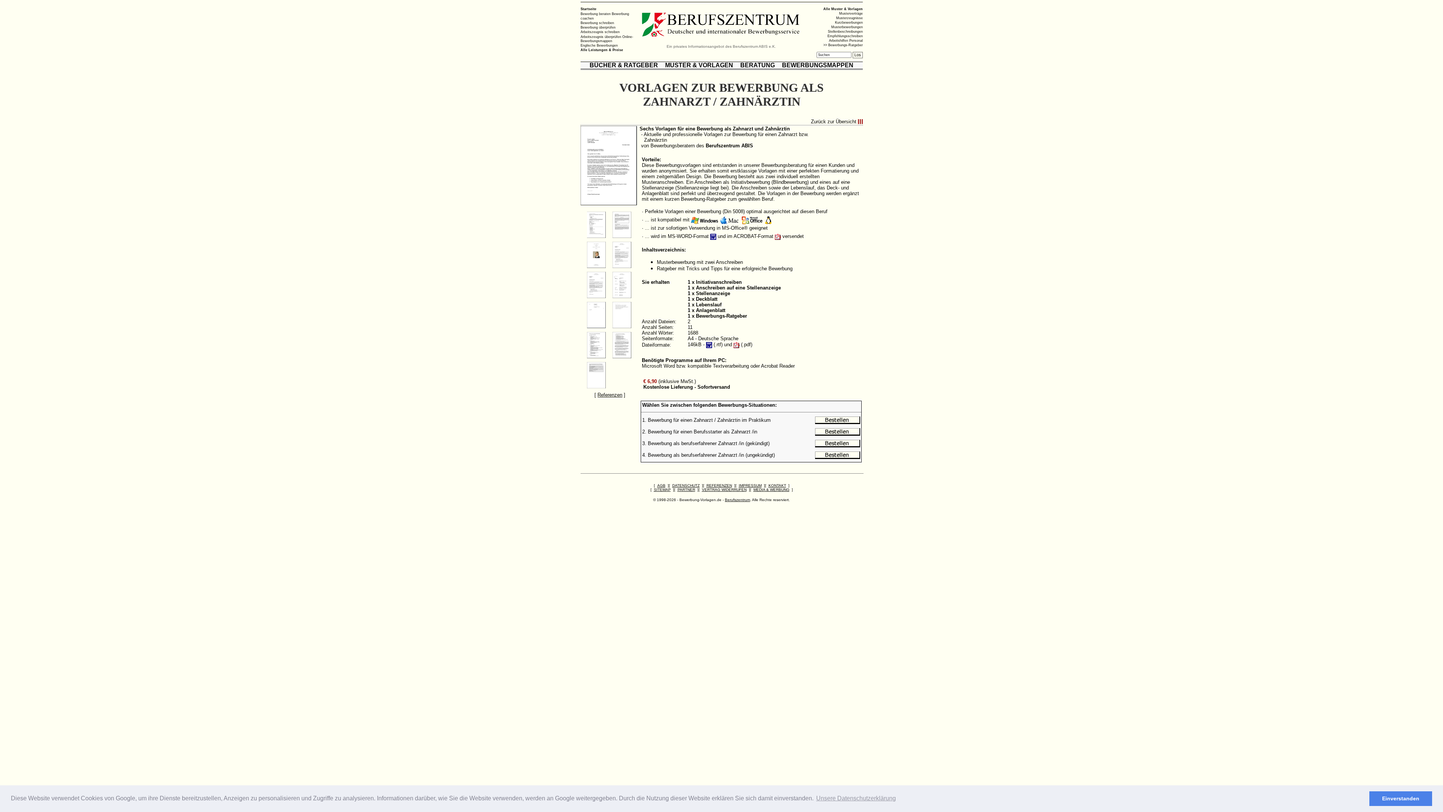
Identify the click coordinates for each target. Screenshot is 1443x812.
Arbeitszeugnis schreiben (600, 32)
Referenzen (609, 395)
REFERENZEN (719, 485)
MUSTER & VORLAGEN (699, 65)
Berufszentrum (737, 500)
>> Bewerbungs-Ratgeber (843, 45)
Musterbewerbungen (847, 27)
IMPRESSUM (750, 485)
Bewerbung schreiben (597, 23)
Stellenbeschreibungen (845, 31)
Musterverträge (851, 13)
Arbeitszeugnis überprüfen (601, 36)
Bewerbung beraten (596, 14)
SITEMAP (662, 490)
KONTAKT (777, 485)
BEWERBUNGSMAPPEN (817, 65)
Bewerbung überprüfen (598, 27)
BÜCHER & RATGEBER (624, 65)
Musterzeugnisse (849, 18)
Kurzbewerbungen (849, 22)
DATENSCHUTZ (686, 485)
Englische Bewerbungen (599, 45)
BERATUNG (757, 65)
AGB (661, 485)
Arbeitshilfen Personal (846, 40)
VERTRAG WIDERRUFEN (724, 490)
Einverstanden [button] (1400, 798)
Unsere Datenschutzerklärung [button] (856, 798)
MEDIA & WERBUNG (771, 490)
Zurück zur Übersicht (833, 121)
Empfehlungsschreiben (845, 36)
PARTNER (686, 490)
